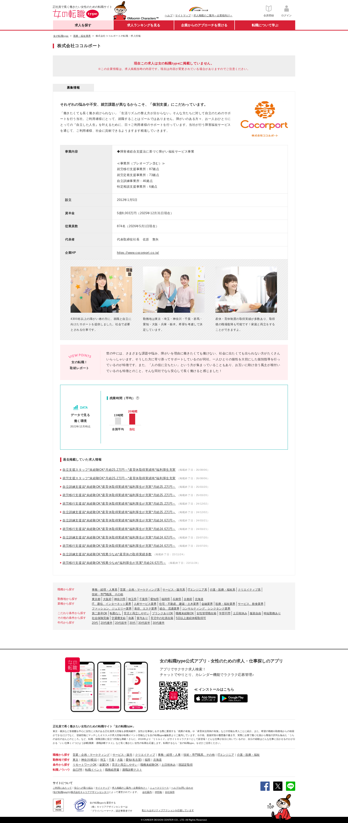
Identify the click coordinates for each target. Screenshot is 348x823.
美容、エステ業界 (145, 608)
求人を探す (83, 25)
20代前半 (121, 622)
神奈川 (85, 759)
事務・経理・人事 (169, 754)
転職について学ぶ (265, 25)
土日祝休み (240, 613)
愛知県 (154, 599)
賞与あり (142, 618)
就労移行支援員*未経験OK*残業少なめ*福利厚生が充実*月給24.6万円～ (114, 563)
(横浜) (93, 759)
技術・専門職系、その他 (107, 594)
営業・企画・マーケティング (91, 754)
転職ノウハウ (61, 769)
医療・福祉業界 (225, 604)
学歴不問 (224, 613)
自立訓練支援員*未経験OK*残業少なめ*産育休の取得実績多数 (107, 554)
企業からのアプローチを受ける (204, 25)
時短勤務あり (272, 613)
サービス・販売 (122, 754)
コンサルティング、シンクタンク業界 (206, 608)
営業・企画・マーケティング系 (140, 589)
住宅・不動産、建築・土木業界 (179, 604)
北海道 (199, 599)
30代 (132, 622)
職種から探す (61, 754)
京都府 (188, 599)
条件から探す (61, 764)
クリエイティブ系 (249, 589)
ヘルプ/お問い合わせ (182, 788)
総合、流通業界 (169, 608)
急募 (131, 618)
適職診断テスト (132, 769)
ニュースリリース (159, 788)
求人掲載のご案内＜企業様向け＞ (212, 15)
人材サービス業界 (145, 604)
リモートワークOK (85, 764)
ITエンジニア (226, 754)
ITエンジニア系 (197, 589)
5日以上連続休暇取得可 (191, 618)
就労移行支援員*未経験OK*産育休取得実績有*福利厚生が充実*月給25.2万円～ (119, 495)
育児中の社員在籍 (162, 618)
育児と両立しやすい (136, 613)
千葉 (111, 759)
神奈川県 (119, 599)
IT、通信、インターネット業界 (111, 604)
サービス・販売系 (173, 589)
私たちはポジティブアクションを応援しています (168, 810)
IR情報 (158, 792)
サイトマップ (183, 15)
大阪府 (107, 599)
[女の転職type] (60, 792)
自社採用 (169, 792)
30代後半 (159, 622)
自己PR (77, 769)
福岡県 (165, 599)
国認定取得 (185, 764)
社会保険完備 (100, 618)
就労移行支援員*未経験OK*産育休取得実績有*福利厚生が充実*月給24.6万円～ (119, 529)
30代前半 (144, 622)
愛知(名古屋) (134, 759)
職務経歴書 (112, 769)
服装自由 (255, 613)
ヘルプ (169, 15)
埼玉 (103, 759)
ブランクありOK (162, 613)
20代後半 (106, 622)
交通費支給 (119, 618)
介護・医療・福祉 (248, 754)
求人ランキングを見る (143, 25)
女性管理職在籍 (206, 613)
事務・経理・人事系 (104, 589)
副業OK (104, 764)
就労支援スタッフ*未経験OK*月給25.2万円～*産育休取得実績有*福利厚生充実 (119, 478)
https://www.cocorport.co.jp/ (138, 252)
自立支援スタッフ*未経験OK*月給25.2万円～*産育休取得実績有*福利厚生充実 (119, 469)
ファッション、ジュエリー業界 (112, 608)
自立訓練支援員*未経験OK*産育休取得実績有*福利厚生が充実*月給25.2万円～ (119, 486)
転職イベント (93, 769)
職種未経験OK (185, 613)
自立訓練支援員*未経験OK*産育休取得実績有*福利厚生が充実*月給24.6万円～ (119, 520)
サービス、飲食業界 (250, 604)
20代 (95, 622)
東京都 (96, 599)
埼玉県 (132, 599)
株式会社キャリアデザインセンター (90, 792)
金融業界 (207, 604)
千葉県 (143, 599)
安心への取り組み (83, 788)
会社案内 (147, 792)
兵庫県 (177, 599)
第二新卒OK (99, 613)
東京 (75, 759)
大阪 (120, 759)
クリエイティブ (145, 754)
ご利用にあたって (62, 788)
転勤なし (115, 613)
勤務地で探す (61, 759)
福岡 (147, 759)
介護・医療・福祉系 (222, 589)
